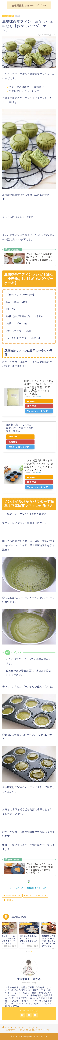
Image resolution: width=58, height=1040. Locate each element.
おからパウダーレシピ (12, 895)
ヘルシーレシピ (19, 1028)
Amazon (31, 401)
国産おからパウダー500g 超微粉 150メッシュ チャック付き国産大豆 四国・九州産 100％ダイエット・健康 (38, 387)
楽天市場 (31, 406)
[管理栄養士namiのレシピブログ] (29, 8)
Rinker (38, 396)
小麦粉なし (9, 900)
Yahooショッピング (37, 411)
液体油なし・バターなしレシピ (36, 895)
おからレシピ (8, 16)
